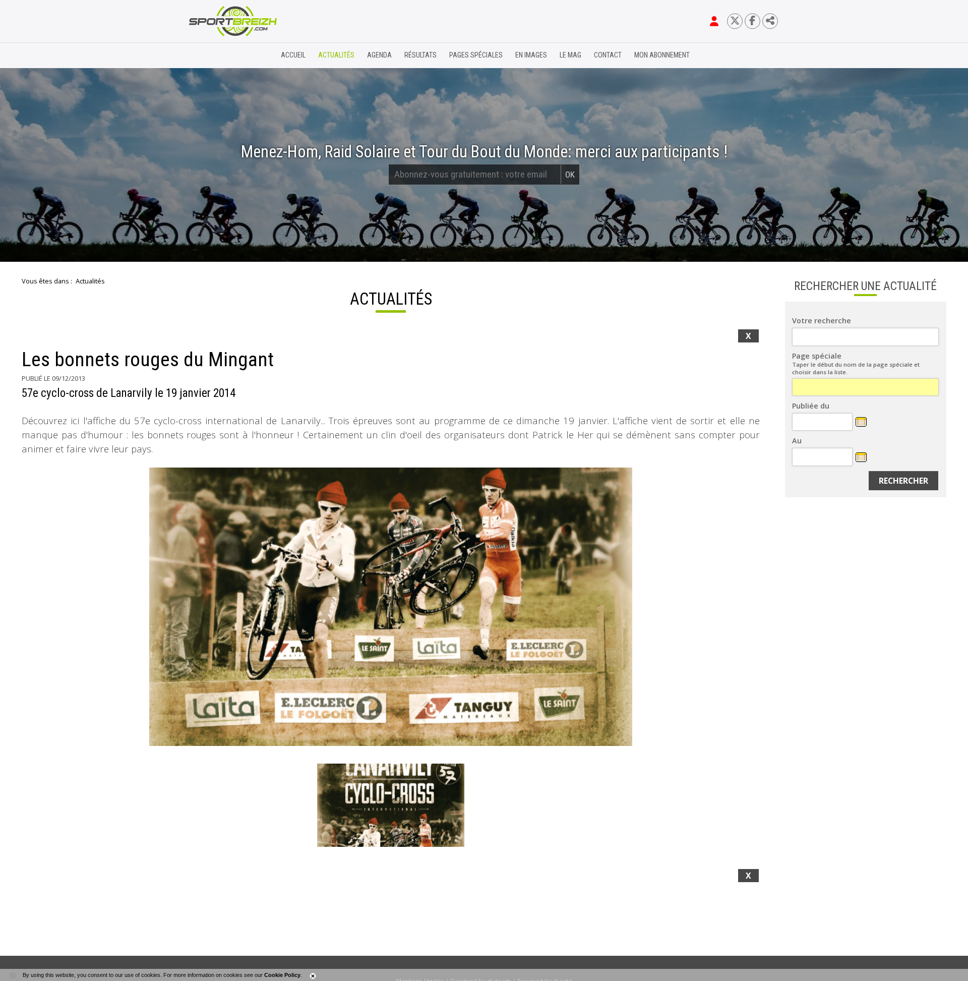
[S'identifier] (714, 21)
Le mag (570, 55)
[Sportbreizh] (212, 55)
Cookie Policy (282, 975)
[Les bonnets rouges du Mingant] (391, 606)
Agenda (379, 55)
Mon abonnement (662, 55)
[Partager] (770, 21)
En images (531, 55)
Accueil (293, 55)
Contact (608, 55)
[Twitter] (735, 21)
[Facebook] (752, 21)
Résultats (420, 55)
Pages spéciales (476, 55)
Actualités (336, 55)
